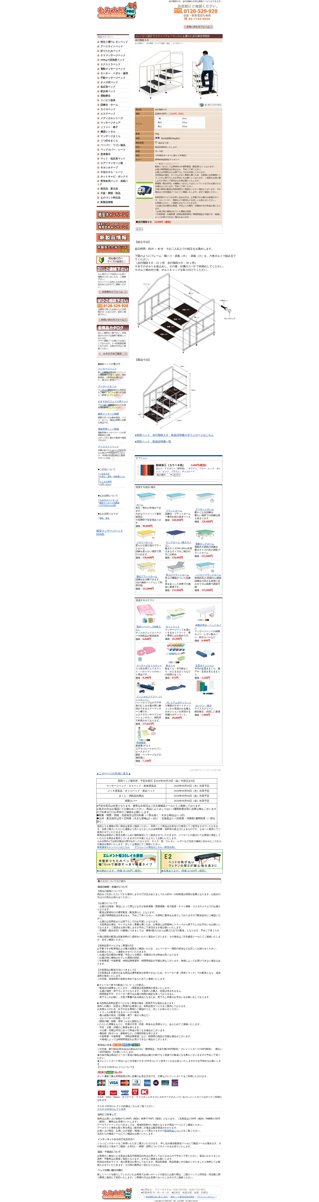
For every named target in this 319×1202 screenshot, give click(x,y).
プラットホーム (174, 511)
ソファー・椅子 (109, 127)
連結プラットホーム (146, 576)
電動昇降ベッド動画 (108, 429)
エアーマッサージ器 (112, 163)
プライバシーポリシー (206, 1197)
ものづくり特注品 (110, 197)
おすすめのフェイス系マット (113, 401)
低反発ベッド (108, 86)
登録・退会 (104, 518)
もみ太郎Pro (139, 43)
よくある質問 (105, 482)
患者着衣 (105, 154)
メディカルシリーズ (112, 118)
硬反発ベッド (108, 91)
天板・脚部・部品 (110, 193)
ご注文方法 (104, 474)
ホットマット (173, 626)
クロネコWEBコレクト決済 (111, 1109)
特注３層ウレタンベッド (114, 42)
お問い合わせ (105, 484)
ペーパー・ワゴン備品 (113, 145)
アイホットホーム (204, 509)
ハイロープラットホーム (208, 575)
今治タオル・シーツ (112, 172)
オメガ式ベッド (109, 82)
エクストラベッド (110, 64)
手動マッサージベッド (113, 77)
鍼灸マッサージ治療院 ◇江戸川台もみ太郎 (108, 504)
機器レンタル (108, 131)
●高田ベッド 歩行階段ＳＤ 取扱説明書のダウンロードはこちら (174, 435)
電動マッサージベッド (113, 68)
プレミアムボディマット (178, 702)
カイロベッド (108, 109)
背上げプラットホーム (177, 575)
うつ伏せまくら (109, 140)
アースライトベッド (112, 46)
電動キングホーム (204, 544)
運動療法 (105, 95)
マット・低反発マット (113, 158)
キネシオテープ (109, 167)
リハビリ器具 (108, 100)
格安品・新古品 (109, 188)
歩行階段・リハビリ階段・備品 (158, 43)
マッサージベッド (107, 368)
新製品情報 (107, 202)
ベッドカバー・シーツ (113, 149)
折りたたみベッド (110, 51)
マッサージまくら (110, 136)
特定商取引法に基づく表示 (157, 1197)
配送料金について (174, 1131)
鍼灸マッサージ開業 (108, 414)
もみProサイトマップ (109, 500)
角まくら (170, 665)
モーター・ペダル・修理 (114, 73)
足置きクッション (204, 665)
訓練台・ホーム (109, 104)
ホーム (139, 505)
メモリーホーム (144, 542)
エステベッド (108, 113)
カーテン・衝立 (203, 705)
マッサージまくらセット (149, 665)
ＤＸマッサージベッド (113, 55)
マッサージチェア (110, 122)
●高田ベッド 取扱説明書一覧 (153, 441)
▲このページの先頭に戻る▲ (113, 773)
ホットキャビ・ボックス (114, 176)
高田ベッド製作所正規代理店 (182, 1197)
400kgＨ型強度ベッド (113, 60)
